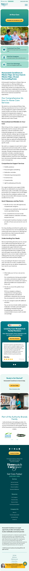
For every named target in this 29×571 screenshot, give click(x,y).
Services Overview (14, 482)
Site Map (14, 555)
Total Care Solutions (14, 484)
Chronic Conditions (14, 487)
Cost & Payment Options (14, 504)
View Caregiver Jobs (14, 389)
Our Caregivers (14, 497)
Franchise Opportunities (14, 514)
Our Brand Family (14, 517)
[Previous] (12, 439)
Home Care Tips (14, 499)
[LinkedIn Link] (17, 449)
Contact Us (14, 519)
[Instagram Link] (19, 449)
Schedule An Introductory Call (14, 20)
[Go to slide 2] (15, 364)
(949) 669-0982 (24, 1)
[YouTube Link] (14, 449)
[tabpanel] (8, 435)
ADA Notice (14, 557)
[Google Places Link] (9, 449)
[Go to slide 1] (13, 364)
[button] (14, 569)
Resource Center (14, 502)
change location (10, 1)
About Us (14, 512)
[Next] (17, 439)
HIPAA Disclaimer (14, 559)
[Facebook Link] (12, 449)
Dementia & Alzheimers (14, 489)
